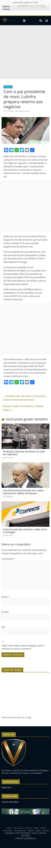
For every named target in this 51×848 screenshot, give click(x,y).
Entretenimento (20, 830)
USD (18, 717)
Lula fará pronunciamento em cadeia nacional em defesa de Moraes (23, 492)
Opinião (30, 830)
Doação (38, 830)
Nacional (8, 87)
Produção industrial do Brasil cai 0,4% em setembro (24, 453)
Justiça (36, 828)
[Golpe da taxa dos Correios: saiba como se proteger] (26, 503)
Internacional (18, 828)
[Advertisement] (25, 52)
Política (9, 828)
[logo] (14, 740)
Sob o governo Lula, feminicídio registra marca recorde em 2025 (31, 7)
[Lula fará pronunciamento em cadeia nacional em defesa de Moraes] (26, 464)
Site (3, 627)
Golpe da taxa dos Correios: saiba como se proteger (25, 531)
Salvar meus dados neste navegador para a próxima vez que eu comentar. (23, 647)
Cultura (43, 828)
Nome (5, 596)
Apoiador (46, 830)
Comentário (8, 558)
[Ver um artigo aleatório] (46, 20)
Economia (28, 828)
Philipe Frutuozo (24, 111)
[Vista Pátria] (8, 20)
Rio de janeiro (8, 830)
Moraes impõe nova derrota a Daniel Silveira (23, 408)
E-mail (5, 611)
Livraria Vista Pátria (10, 802)
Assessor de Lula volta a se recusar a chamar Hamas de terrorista (24, 397)
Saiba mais (6, 787)
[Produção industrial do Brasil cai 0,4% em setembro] (26, 425)
